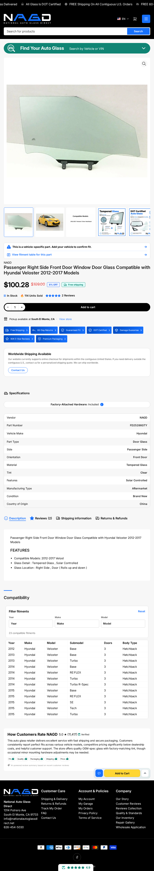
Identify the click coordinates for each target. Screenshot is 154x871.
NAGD (8, 262)
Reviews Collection (129, 808)
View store (65, 319)
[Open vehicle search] (145, 247)
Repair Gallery (125, 822)
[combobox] (77, 31)
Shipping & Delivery (54, 799)
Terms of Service (90, 818)
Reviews (43, 518)
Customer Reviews (128, 803)
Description (17, 518)
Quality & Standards (129, 813)
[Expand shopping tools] (145, 773)
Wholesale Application (131, 827)
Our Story (122, 799)
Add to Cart (122, 773)
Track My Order (51, 808)
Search (138, 31)
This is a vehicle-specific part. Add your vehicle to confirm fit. (52, 246)
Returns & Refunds (114, 518)
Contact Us (18, 370)
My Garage (86, 803)
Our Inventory (125, 818)
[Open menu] (146, 19)
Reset (141, 611)
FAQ (43, 813)
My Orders (86, 808)
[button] (123, 19)
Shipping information (76, 518)
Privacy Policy (88, 813)
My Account (87, 799)
